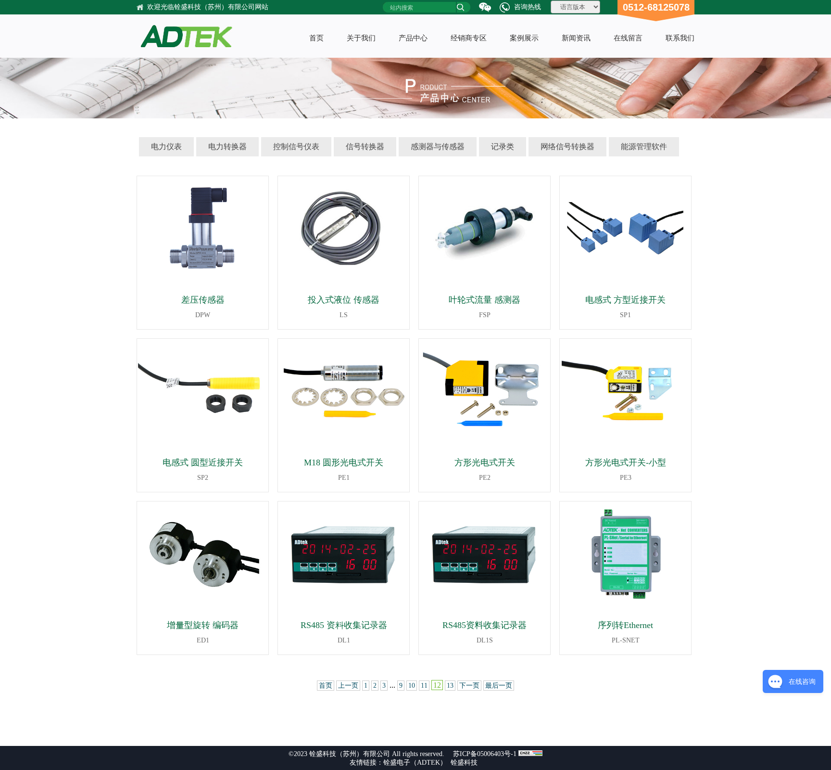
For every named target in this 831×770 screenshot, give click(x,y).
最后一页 (498, 685)
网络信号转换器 (567, 146)
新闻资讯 (576, 38)
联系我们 (680, 38)
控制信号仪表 (296, 146)
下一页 (469, 685)
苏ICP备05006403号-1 (484, 753)
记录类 (502, 146)
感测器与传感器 (438, 146)
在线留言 (628, 38)
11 (424, 685)
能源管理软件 (644, 146)
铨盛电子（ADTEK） (415, 762)
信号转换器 (365, 146)
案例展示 (524, 38)
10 (411, 685)
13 (450, 685)
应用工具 (468, 128)
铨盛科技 (464, 762)
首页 (316, 38)
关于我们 (361, 38)
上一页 (348, 685)
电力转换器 (227, 146)
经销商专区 (469, 38)
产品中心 (413, 38)
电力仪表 (166, 146)
